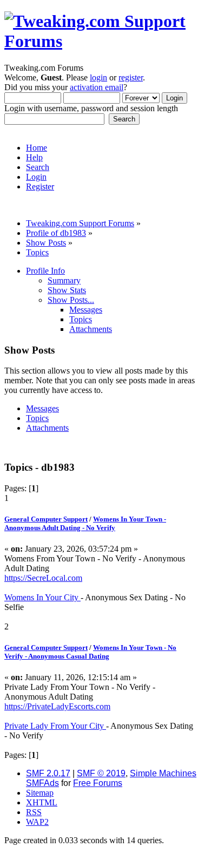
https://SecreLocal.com (43, 577)
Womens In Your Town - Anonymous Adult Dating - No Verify (85, 523)
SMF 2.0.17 (48, 773)
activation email (96, 87)
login (98, 77)
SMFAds (42, 783)
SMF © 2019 (101, 773)
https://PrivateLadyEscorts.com (57, 706)
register (130, 77)
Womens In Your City (42, 597)
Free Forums (97, 783)
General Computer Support (46, 519)
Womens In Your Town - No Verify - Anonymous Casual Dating (90, 651)
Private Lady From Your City (55, 725)
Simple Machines (163, 773)
